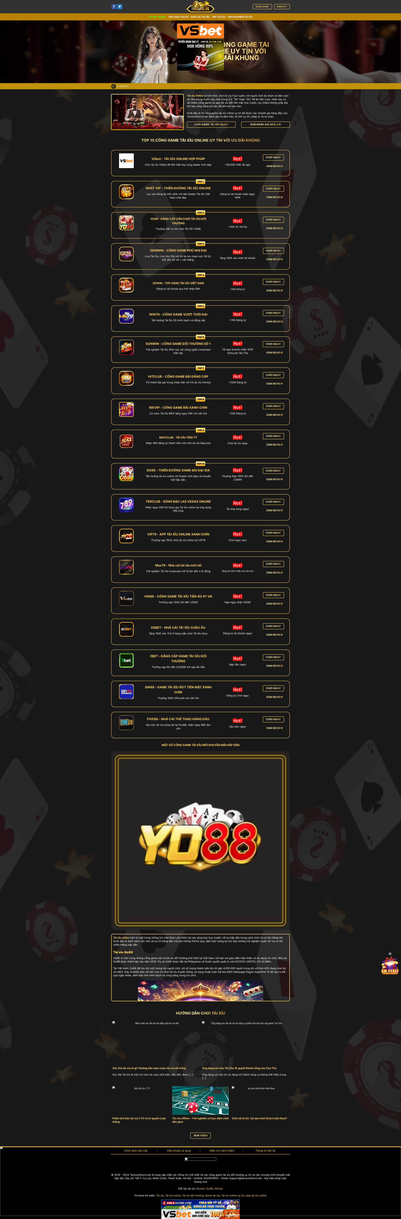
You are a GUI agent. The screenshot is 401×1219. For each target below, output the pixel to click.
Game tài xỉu (212, 1195)
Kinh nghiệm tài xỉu (240, 17)
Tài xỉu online (157, 17)
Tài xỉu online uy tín (232, 1195)
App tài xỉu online (256, 1195)
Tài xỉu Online (195, 95)
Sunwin (200, 1188)
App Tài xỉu (219, 17)
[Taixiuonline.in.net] (200, 6)
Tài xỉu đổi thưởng (193, 1195)
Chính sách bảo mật (136, 1150)
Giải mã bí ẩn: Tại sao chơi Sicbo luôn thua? (259, 1118)
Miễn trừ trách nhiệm (222, 1150)
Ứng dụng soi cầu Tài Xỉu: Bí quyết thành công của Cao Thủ (239, 1068)
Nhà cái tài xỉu (200, 17)
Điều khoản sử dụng (179, 1150)
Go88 (209, 1188)
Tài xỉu (160, 1195)
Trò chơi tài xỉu (178, 17)
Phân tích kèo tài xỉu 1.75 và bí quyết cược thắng (139, 1120)
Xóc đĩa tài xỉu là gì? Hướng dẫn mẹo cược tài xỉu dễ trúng (149, 1068)
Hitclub (218, 1188)
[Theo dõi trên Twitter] (119, 6)
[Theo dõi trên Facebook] (114, 6)
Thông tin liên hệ (265, 1150)
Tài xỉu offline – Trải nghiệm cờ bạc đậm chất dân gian (200, 1120)
